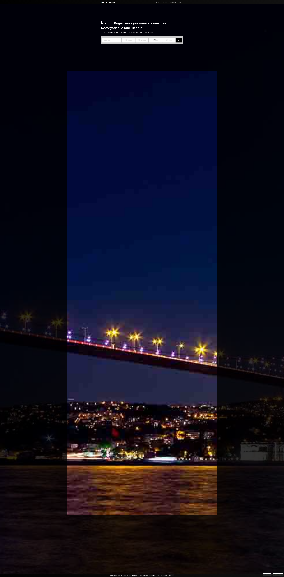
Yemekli (129, 40)
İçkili (156, 40)
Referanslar (173, 2)
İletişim (181, 2)
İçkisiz (170, 40)
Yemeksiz (143, 40)
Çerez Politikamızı (156, 575)
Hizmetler (164, 2)
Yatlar (157, 2)
